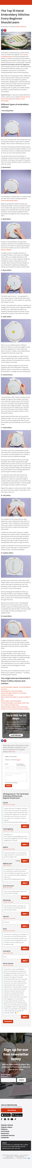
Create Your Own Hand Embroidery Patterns (15, 709)
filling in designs (6, 250)
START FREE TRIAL (16, 735)
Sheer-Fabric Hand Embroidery (11, 701)
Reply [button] (25, 826)
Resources (5, 1133)
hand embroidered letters (9, 200)
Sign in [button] (18, 760)
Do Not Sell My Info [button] (19, 1156)
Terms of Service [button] (24, 1155)
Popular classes (7, 1125)
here (13, 752)
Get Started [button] (11, 1110)
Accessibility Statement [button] (8, 1158)
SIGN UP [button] (21, 1080)
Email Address (20, 765)
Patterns (4, 1129)
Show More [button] (8, 1021)
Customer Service (8, 1135)
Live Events (5, 1131)
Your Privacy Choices (21, 1158)
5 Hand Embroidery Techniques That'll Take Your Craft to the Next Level (15, 704)
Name (7, 764)
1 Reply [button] (18, 861)
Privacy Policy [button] (9, 1156)
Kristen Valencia (21, 27)
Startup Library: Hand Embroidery (12, 691)
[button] (2, 30)
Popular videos (6, 1127)
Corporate (5, 1138)
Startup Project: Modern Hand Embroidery (14, 707)
